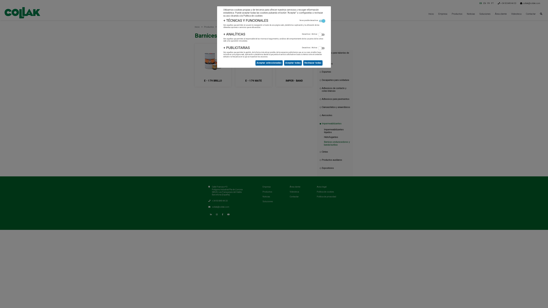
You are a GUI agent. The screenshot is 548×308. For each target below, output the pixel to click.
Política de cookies (253, 16)
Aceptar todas (293, 63)
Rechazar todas (312, 63)
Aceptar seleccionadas (269, 63)
